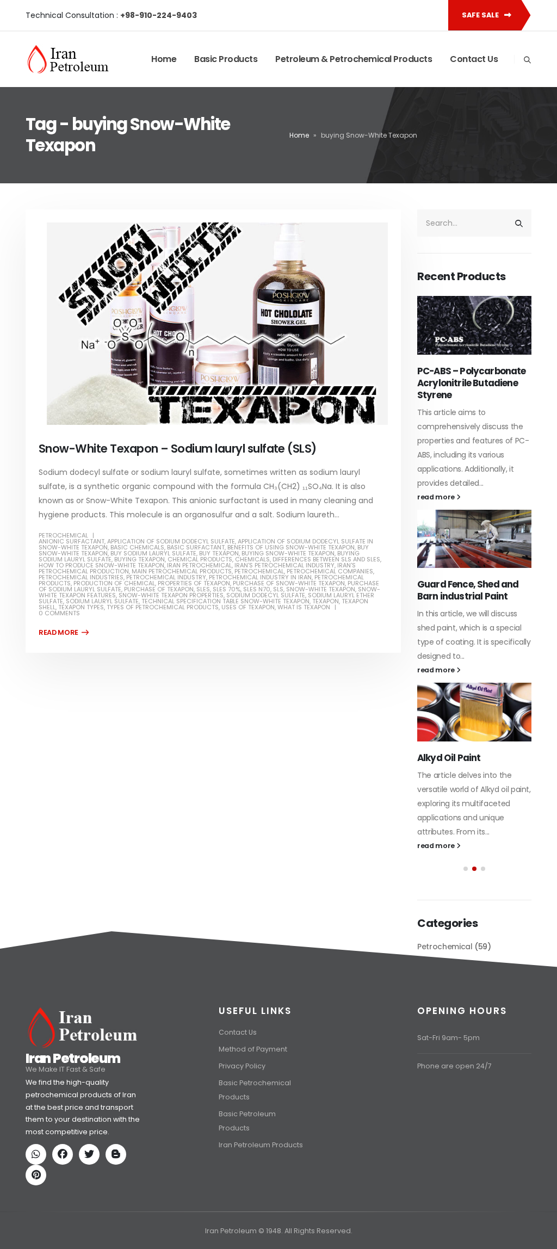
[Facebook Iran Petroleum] (64, 1155)
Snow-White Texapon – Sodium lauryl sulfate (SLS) (178, 448)
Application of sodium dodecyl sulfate (171, 541)
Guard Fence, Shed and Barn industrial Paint (467, 590)
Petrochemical (63, 535)
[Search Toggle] (527, 60)
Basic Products (225, 59)
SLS (278, 589)
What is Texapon (303, 607)
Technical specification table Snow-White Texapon (225, 601)
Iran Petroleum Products (261, 1144)
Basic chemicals (137, 547)
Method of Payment (253, 1049)
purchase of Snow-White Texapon (289, 583)
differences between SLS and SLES (326, 559)
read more (436, 497)
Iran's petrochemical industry (284, 565)
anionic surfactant (71, 541)
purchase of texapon (159, 589)
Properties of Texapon (194, 583)
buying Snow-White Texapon (288, 553)
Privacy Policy (242, 1066)
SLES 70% (226, 589)
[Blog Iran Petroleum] (118, 1155)
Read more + (64, 633)
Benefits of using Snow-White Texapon (291, 547)
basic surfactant (196, 547)
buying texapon (139, 559)
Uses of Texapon (248, 607)
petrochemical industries (81, 577)
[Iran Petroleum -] (68, 59)
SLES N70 (256, 589)
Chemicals (252, 559)
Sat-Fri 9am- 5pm (448, 1037)
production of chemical (114, 583)
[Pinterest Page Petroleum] (38, 1175)
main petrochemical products (182, 571)
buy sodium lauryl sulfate (153, 553)
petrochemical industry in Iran (260, 577)
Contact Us (474, 59)
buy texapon (219, 553)
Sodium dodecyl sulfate (265, 595)
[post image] (213, 323)
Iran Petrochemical (199, 565)
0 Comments (59, 613)
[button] (465, 869)
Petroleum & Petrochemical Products (353, 59)
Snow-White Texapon (320, 589)
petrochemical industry (166, 577)
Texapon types (81, 607)
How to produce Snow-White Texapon (101, 565)
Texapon (325, 601)
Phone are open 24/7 (454, 1066)
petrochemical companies (330, 571)
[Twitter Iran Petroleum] (91, 1155)
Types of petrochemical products (163, 607)
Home (163, 59)
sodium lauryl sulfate (102, 601)
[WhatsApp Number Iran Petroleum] (38, 1155)
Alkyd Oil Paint (448, 757)
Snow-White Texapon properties (171, 595)
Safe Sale (481, 15)
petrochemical (259, 571)
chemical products (200, 559)
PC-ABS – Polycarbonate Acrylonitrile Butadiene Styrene (471, 382)
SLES (203, 589)
